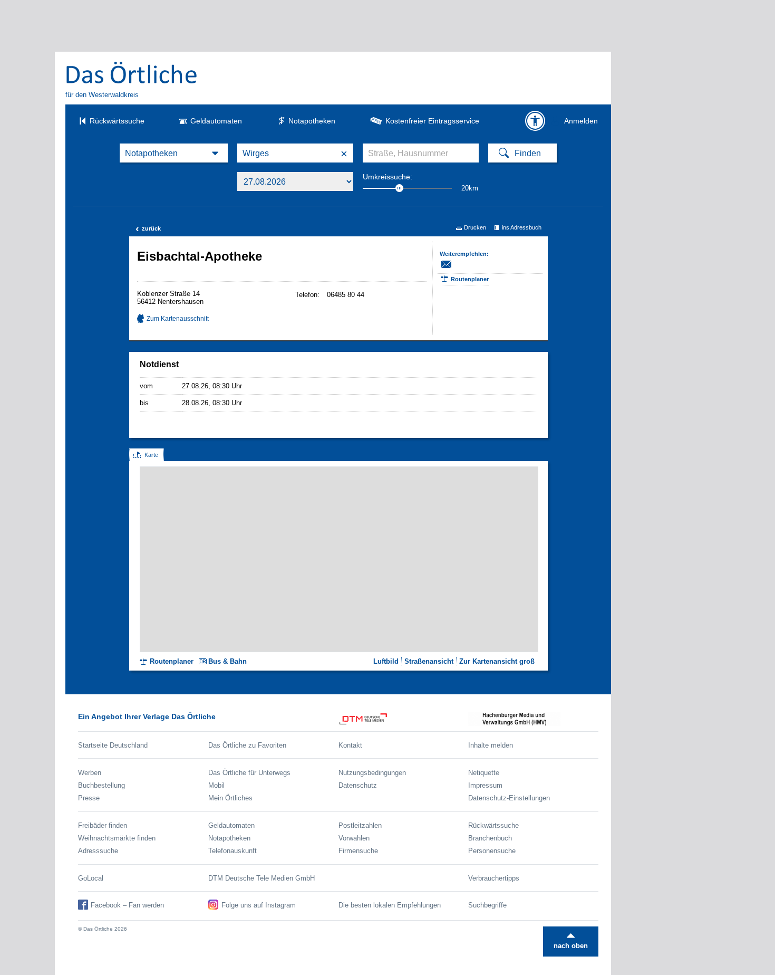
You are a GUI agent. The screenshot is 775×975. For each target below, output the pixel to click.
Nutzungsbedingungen (372, 773)
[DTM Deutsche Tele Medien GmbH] (403, 719)
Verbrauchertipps (493, 878)
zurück (148, 228)
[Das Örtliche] (131, 72)
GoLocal (90, 878)
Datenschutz (357, 785)
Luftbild (386, 661)
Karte (151, 455)
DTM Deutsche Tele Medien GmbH (261, 878)
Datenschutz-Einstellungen (509, 798)
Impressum (485, 785)
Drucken (475, 227)
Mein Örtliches (230, 798)
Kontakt (350, 745)
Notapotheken (311, 121)
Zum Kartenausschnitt (178, 318)
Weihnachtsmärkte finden (117, 838)
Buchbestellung (101, 785)
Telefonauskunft (232, 851)
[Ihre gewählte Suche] (174, 153)
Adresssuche (98, 851)
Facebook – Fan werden (127, 905)
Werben (89, 773)
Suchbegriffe (487, 905)
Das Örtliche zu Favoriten (247, 745)
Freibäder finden (102, 825)
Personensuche (492, 851)
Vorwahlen (354, 838)
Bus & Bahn (227, 661)
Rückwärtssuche (117, 121)
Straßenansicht (428, 661)
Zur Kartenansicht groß (497, 661)
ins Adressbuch (521, 227)
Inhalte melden (490, 745)
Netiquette (483, 773)
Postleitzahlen (360, 825)
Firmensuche (358, 851)
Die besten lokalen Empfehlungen (389, 905)
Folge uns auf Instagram (258, 905)
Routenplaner (470, 279)
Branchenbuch (490, 838)
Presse (89, 798)
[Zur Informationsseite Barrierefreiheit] (535, 121)
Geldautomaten (216, 121)
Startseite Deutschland (113, 745)
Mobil (216, 785)
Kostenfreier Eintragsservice (432, 121)
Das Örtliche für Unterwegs (249, 773)
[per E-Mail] (452, 264)
